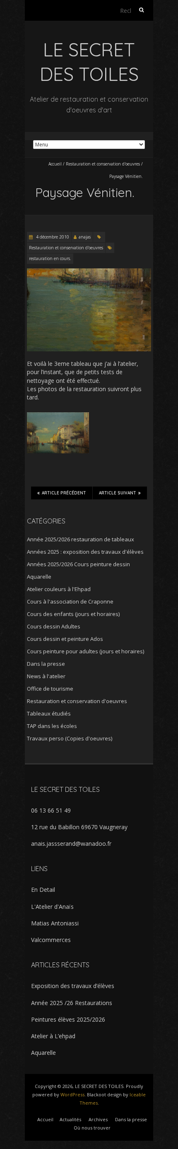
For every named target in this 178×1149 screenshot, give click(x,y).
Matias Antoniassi (55, 923)
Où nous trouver (92, 1128)
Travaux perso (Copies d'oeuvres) (69, 738)
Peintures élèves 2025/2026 (68, 1019)
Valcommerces (51, 940)
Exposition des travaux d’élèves (72, 986)
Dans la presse (46, 663)
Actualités (70, 1119)
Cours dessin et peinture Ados (65, 639)
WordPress (72, 1094)
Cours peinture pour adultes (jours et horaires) (85, 651)
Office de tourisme (50, 688)
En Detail (43, 889)
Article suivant (117, 493)
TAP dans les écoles (52, 726)
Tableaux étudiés (49, 713)
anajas (85, 237)
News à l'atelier (46, 676)
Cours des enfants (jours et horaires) (73, 614)
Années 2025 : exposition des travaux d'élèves (85, 551)
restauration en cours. (50, 258)
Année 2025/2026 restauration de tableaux (80, 539)
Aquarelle (39, 576)
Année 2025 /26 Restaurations (71, 1003)
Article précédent (64, 493)
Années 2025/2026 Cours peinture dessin (78, 564)
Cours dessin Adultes (53, 626)
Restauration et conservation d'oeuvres (103, 164)
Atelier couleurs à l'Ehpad (59, 589)
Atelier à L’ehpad (53, 1036)
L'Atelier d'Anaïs (52, 906)
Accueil (55, 164)
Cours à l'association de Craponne (70, 601)
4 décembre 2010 (52, 237)
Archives (98, 1119)
